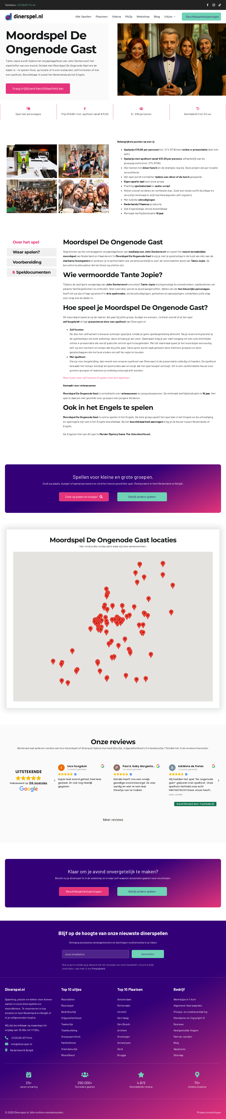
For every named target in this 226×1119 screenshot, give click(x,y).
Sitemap (178, 1055)
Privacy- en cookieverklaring (190, 1011)
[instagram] (213, 5)
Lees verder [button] (120, 794)
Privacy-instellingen (209, 1112)
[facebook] (207, 5)
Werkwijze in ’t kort (185, 999)
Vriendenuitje (69, 1049)
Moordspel (67, 1005)
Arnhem (122, 1030)
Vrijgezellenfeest (71, 1017)
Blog (176, 1042)
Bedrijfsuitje (68, 1011)
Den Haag (123, 1017)
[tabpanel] (139, 339)
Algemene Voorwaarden (188, 1005)
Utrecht (122, 1011)
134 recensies (38, 783)
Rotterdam (123, 1005)
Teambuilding (69, 1030)
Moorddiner (68, 999)
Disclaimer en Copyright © (189, 1017)
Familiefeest (68, 1042)
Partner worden (183, 1036)
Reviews (179, 1024)
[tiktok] (219, 5)
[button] (107, 624)
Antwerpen (124, 1042)
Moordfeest (68, 1055)
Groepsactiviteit (71, 1036)
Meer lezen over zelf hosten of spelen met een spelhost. (96, 377)
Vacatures (179, 1049)
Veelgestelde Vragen (186, 1030)
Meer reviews (113, 820)
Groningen (123, 1036)
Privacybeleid (98, 968)
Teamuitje (67, 1024)
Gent (120, 1049)
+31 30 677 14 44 (26, 4)
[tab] (32, 242)
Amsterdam (124, 999)
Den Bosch (123, 1024)
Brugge (121, 1055)
